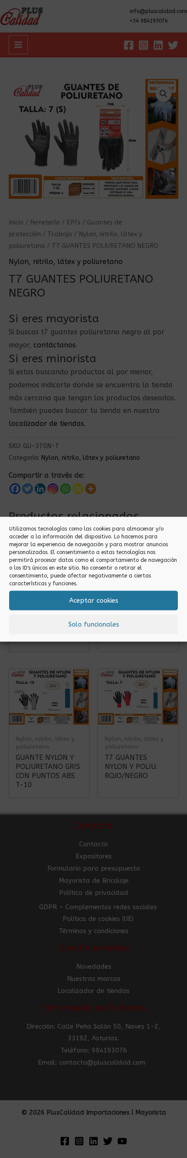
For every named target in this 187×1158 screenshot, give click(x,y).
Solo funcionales (93, 624)
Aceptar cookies (93, 600)
